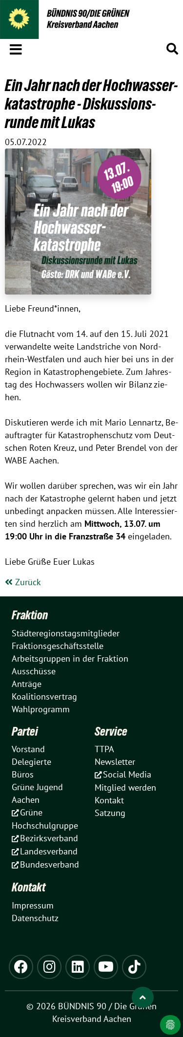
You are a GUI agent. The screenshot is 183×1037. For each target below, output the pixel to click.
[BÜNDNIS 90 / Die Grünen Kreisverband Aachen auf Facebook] (21, 967)
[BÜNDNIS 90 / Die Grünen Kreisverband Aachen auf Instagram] (49, 967)
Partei (25, 731)
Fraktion (30, 615)
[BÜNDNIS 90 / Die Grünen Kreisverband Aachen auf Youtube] (106, 967)
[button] (16, 47)
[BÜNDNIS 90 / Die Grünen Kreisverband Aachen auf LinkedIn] (77, 967)
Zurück (27, 582)
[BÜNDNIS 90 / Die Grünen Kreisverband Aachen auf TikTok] (134, 967)
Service (111, 731)
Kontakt (28, 887)
